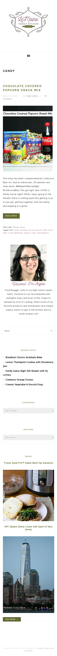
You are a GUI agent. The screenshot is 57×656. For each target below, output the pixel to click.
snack (33, 233)
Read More (11, 216)
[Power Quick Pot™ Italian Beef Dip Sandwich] (28, 496)
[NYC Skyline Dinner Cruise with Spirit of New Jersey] (28, 575)
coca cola (31, 230)
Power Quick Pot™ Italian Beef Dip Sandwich (28, 462)
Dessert (16, 227)
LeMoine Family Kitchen (28, 25)
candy (16, 230)
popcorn (27, 233)
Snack (22, 227)
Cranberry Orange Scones (19, 379)
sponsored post (43, 233)
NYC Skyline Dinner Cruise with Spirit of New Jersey (29, 528)
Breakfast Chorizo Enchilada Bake (24, 357)
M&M (45, 230)
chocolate (23, 230)
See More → (12, 619)
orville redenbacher (15, 233)
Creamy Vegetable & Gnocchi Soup (24, 384)
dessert (39, 230)
